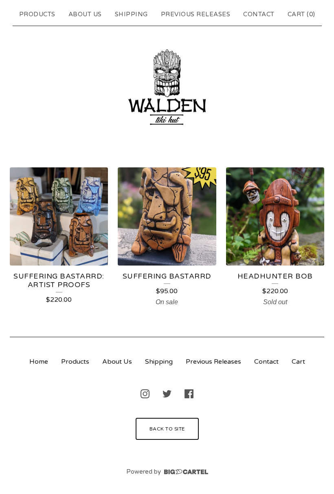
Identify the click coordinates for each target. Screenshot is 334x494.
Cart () (301, 14)
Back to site (167, 429)
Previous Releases (196, 14)
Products (37, 14)
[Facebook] (189, 394)
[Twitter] (167, 394)
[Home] (167, 87)
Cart (298, 362)
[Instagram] (145, 394)
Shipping (131, 14)
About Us (85, 14)
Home (38, 362)
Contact (259, 14)
